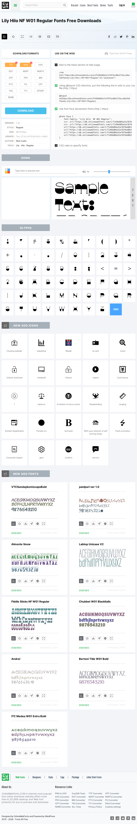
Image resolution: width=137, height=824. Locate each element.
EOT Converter (79, 797)
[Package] (40, 36)
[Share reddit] (115, 36)
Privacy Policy (95, 807)
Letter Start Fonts (94, 777)
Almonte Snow (21, 544)
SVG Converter (62, 797)
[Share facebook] (109, 36)
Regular (19, 127)
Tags (62, 777)
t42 (11, 91)
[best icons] (5, 473)
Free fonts (6, 5)
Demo (103, 5)
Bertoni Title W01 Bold (93, 658)
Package (75, 777)
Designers (36, 777)
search (64, 5)
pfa (26, 77)
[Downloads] (25, 524)
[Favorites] (13, 36)
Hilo (23, 145)
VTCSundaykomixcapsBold (29, 486)
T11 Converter (95, 803)
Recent (74, 5)
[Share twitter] (121, 36)
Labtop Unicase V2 (91, 544)
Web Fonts (20, 777)
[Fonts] (57, 36)
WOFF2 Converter (113, 797)
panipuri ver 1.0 (89, 486)
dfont (40, 91)
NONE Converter (63, 807)
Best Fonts (92, 5)
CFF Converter (62, 803)
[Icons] (48, 36)
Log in (122, 5)
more (115, 309)
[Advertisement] (27, 198)
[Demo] (22, 36)
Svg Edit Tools (78, 793)
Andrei (15, 658)
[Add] (4, 36)
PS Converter (111, 800)
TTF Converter (95, 793)
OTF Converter (112, 793)
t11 (25, 91)
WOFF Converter (96, 797)
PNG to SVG (60, 793)
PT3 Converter (95, 800)
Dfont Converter (112, 803)
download (26, 110)
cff (40, 84)
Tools (110, 5)
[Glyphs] (31, 36)
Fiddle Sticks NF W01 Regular (30, 601)
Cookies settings (113, 807)
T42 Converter (78, 803)
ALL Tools (76, 807)
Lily (17, 145)
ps (25, 84)
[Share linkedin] (133, 36)
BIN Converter (78, 800)
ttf (11, 65)
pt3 (11, 84)
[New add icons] (5, 325)
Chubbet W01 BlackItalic (95, 601)
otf (11, 77)
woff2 (40, 71)
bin (40, 77)
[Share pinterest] (127, 36)
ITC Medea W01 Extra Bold (28, 716)
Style (50, 777)
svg (40, 65)
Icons (83, 5)
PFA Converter (62, 800)
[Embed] (37, 524)
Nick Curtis (21, 141)
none (11, 97)
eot (11, 71)
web (26, 65)
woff (26, 71)
